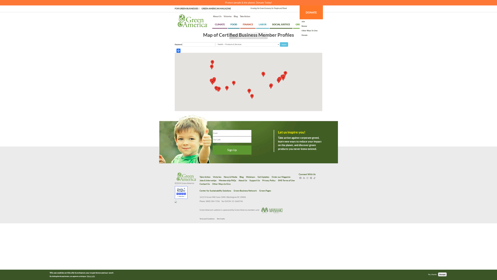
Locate (178, 51)
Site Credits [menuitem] (221, 219)
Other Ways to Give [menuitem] (309, 31)
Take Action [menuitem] (245, 16)
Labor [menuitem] (262, 24)
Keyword (178, 44)
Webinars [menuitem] (250, 177)
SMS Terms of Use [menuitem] (286, 180)
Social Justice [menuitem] (281, 24)
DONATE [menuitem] (311, 12)
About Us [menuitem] (217, 16)
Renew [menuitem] (304, 26)
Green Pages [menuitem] (265, 191)
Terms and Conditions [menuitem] (207, 219)
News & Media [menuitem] (230, 177)
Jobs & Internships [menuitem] (208, 180)
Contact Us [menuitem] (205, 184)
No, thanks (432, 275)
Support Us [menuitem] (255, 180)
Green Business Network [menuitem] (245, 191)
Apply (284, 44)
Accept (442, 275)
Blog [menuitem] (236, 16)
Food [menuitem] (234, 24)
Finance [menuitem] (248, 24)
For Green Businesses (186, 8)
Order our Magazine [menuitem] (281, 177)
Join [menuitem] (303, 21)
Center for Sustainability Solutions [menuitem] (215, 191)
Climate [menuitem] (220, 24)
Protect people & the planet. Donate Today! (248, 2)
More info (91, 276)
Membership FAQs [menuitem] (227, 180)
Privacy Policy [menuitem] (269, 180)
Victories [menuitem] (228, 16)
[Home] (193, 21)
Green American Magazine (216, 8)
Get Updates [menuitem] (263, 177)
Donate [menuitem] (304, 35)
